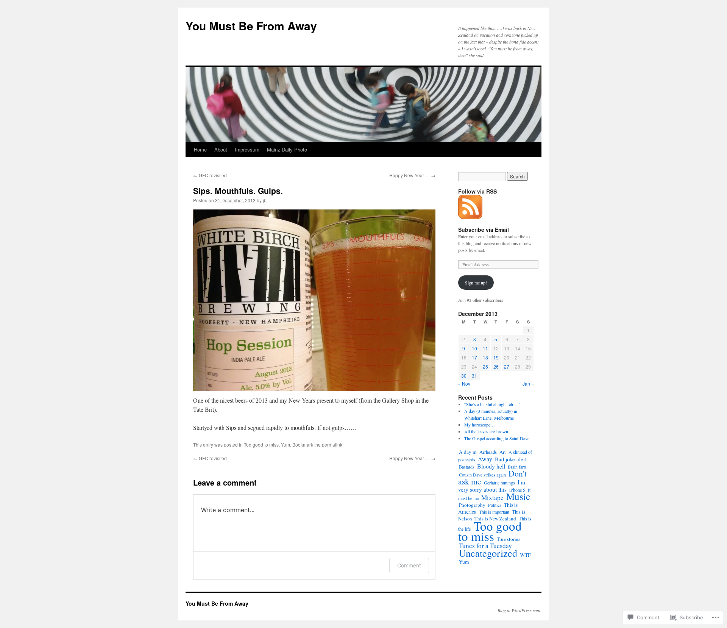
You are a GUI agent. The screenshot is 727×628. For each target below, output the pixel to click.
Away (485, 459)
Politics (494, 505)
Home (200, 149)
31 (474, 375)
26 (496, 366)
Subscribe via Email (483, 229)
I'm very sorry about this (491, 485)
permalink (332, 444)
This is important (494, 512)
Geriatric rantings (499, 483)
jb (265, 200)
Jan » (528, 383)
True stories (508, 539)
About (220, 149)
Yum (285, 444)
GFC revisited (210, 175)
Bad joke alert (511, 459)
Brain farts (517, 467)
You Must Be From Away (251, 25)
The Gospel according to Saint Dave (496, 438)
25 (485, 366)
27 (506, 366)
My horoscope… (479, 425)
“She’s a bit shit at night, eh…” (492, 404)
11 (485, 348)
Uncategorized (488, 552)
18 (485, 357)
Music (518, 496)
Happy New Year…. (412, 175)
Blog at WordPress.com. (519, 610)
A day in (468, 451)
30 (463, 375)
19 (496, 357)
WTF (525, 554)
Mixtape (492, 497)
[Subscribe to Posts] (470, 216)
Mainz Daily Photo (287, 149)
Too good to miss (261, 444)
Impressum (247, 149)
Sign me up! (476, 283)
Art (502, 452)
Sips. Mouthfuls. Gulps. (238, 190)
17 (474, 357)
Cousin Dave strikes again (482, 475)
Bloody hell (491, 466)
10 (474, 348)
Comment (409, 565)
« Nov (464, 383)
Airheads (488, 452)
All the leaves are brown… (488, 431)
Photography (472, 504)
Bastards (466, 467)
